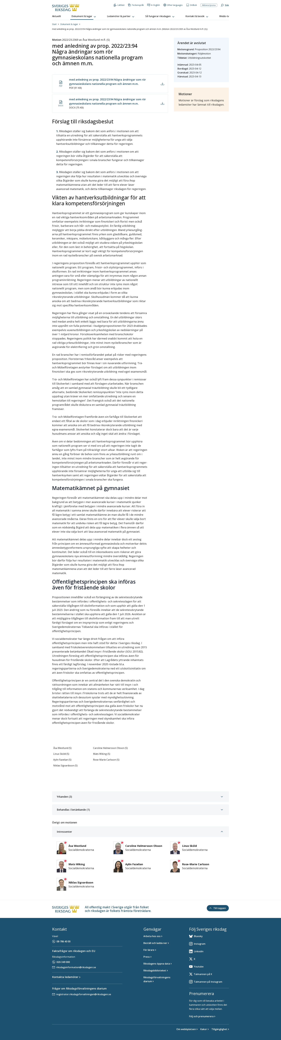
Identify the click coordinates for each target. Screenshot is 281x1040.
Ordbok (193, 5)
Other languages (175, 5)
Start (54, 24)
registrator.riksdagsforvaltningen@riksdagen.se (83, 994)
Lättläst (121, 5)
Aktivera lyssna (209, 5)
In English (155, 5)
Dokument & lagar (69, 24)
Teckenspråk (138, 5)
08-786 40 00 (63, 941)
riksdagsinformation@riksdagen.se (76, 967)
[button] (84, 16)
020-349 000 (63, 962)
